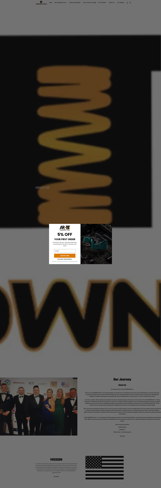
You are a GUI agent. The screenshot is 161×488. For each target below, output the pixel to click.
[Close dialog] (110, 225)
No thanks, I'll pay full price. (65, 259)
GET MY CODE (65, 256)
